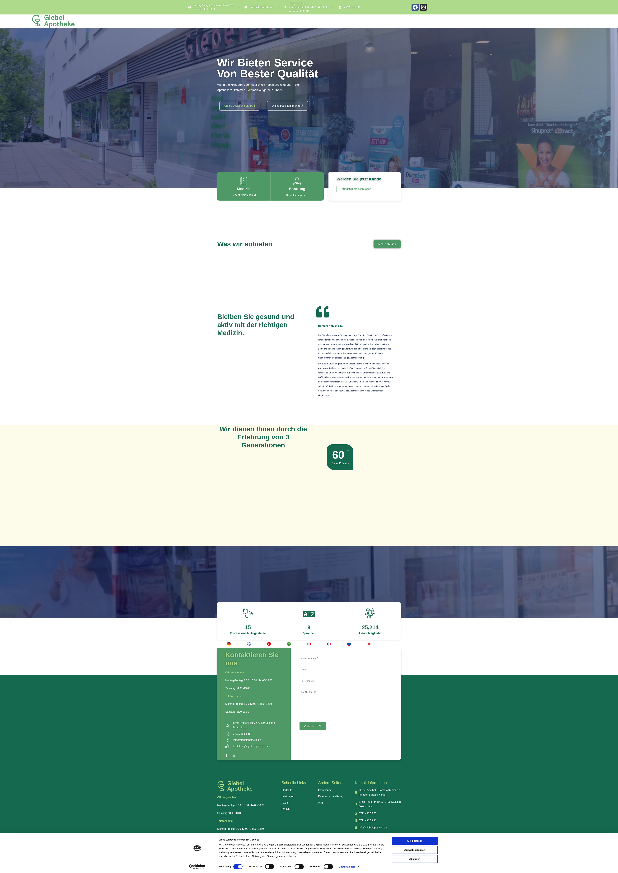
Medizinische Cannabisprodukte (250, 258)
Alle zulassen (414, 840)
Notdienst (566, 22)
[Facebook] (415, 7)
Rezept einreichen (242, 195)
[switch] (269, 866)
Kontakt (608, 22)
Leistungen (548, 22)
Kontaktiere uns (295, 195)
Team (581, 22)
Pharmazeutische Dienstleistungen (310, 258)
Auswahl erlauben (414, 850)
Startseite (530, 22)
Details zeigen (347, 866)
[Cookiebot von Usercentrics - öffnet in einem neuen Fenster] (197, 866)
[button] (239, 106)
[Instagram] (423, 7)
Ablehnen (414, 859)
